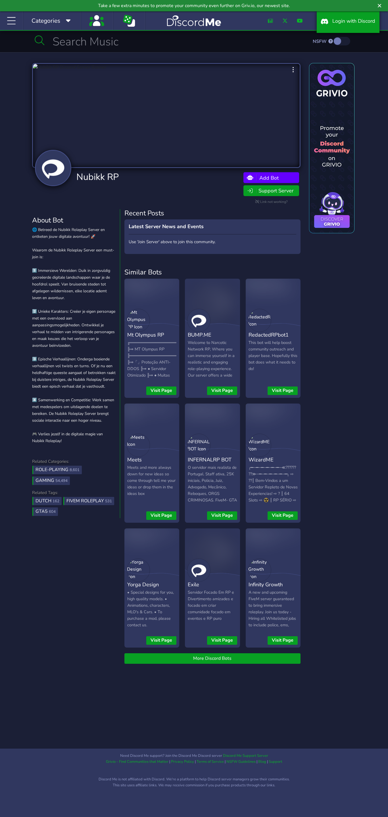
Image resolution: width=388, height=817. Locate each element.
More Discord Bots (212, 658)
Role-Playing (58, 470)
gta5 (46, 511)
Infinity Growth (266, 584)
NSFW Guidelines (241, 761)
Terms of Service (210, 761)
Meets (134, 459)
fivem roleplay (89, 501)
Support (275, 761)
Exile (193, 584)
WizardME (261, 459)
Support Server (275, 190)
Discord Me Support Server (245, 755)
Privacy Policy (182, 761)
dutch (47, 501)
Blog (262, 761)
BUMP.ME (199, 334)
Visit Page (161, 390)
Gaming (52, 480)
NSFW (320, 41)
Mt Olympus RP (145, 334)
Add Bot (268, 177)
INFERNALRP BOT (209, 459)
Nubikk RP (97, 177)
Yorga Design (143, 584)
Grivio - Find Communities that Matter (137, 761)
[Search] (39, 40)
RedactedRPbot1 (269, 334)
